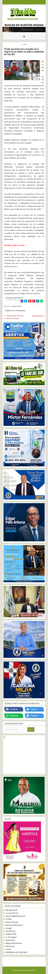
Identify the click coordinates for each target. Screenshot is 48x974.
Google (9, 928)
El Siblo (9, 919)
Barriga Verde (11, 910)
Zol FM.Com (11, 931)
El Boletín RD (11, 934)
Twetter (34, 709)
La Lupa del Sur (12, 913)
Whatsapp (14, 716)
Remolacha (10, 940)
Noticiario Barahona (14, 925)
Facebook (14, 709)
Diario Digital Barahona (15, 916)
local (25, 44)
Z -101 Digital (11, 937)
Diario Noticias (12, 922)
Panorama (10, 946)
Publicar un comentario (15, 310)
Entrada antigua (37, 316)
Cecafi (8, 949)
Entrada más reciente (14, 316)
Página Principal (12, 318)
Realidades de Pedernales (16, 952)
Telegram (34, 716)
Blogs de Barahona (14, 943)
